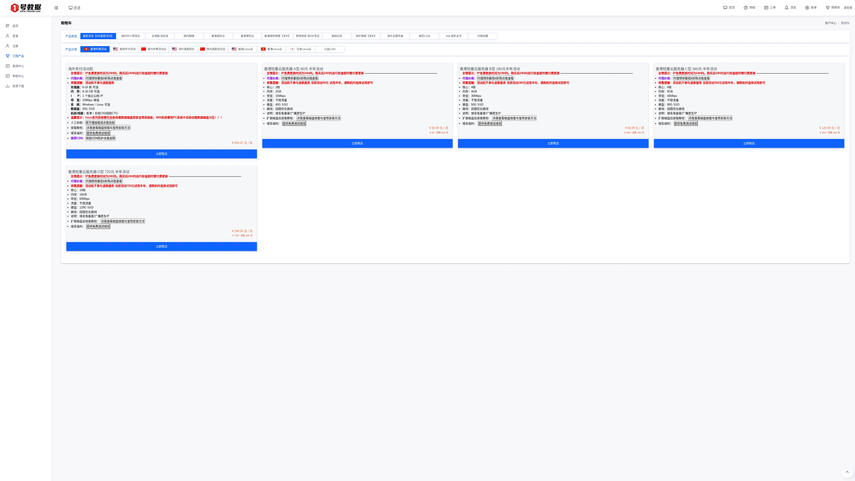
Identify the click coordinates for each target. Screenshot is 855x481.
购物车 (835, 7)
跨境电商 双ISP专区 (308, 36)
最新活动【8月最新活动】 (98, 36)
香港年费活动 (98, 49)
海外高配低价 (187, 49)
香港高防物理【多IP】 (277, 36)
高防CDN (424, 36)
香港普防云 (247, 36)
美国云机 (337, 36)
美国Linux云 (245, 49)
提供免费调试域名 (98, 133)
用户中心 (831, 23)
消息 (793, 7)
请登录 (848, 7)
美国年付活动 (128, 49)
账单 (813, 7)
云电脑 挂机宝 (160, 36)
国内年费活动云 (157, 49)
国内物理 (189, 36)
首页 (731, 7)
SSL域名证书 (454, 36)
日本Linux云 (304, 49)
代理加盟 (482, 36)
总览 (77, 7)
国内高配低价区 (216, 49)
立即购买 (161, 153)
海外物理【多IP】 (366, 36)
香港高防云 (218, 36)
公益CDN (330, 49)
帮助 (752, 7)
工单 (772, 7)
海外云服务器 (395, 36)
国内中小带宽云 (130, 36)
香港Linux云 (274, 49)
